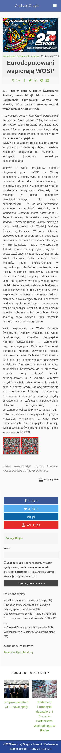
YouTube (32, 525)
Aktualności (9, 56)
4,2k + (32, 509)
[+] (16, 689)
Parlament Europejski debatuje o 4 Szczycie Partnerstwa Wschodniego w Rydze (44, 716)
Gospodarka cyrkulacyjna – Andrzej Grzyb (27, 613)
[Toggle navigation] (54, 5)
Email (7, 548)
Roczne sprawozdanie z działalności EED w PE (30, 618)
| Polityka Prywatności (39, 749)
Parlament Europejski (28, 56)
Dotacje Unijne (14, 538)
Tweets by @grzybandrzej (18, 652)
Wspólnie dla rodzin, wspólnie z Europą (25, 600)
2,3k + (32, 501)
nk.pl (31, 517)
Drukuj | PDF (51, 479)
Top (55, 735)
